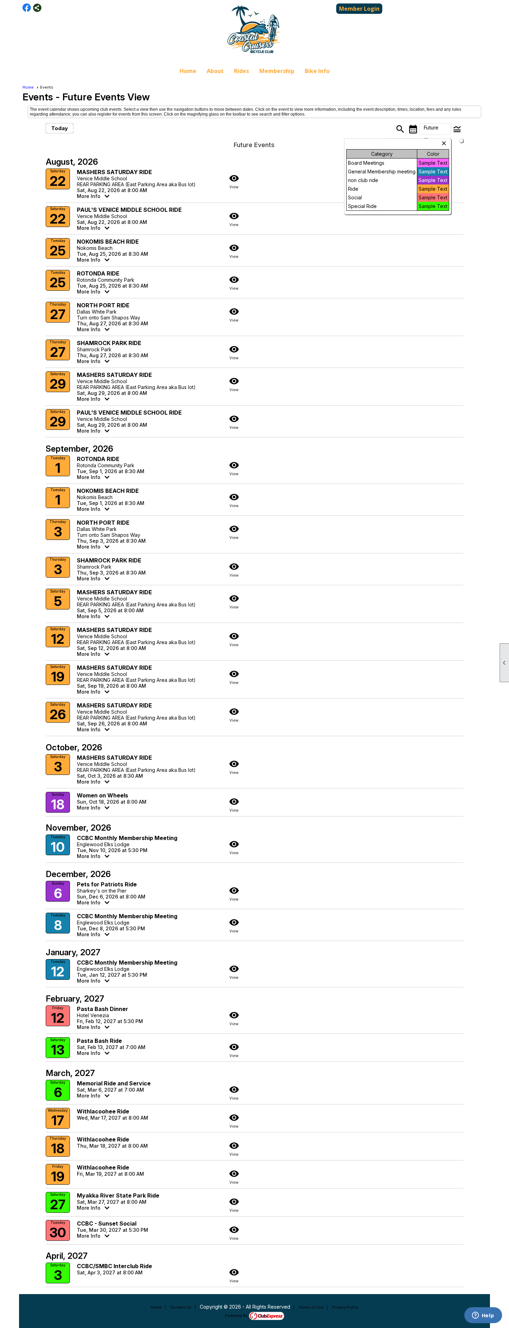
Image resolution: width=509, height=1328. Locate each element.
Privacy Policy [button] (345, 1307)
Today (59, 128)
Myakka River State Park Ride (118, 1195)
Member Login (359, 8)
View (234, 181)
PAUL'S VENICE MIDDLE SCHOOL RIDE (129, 209)
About (215, 71)
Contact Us (180, 1307)
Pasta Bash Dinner (102, 1008)
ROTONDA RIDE (98, 273)
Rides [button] (241, 71)
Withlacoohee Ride (103, 1111)
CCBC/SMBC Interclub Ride (114, 1266)
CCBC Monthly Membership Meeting (127, 837)
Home (188, 71)
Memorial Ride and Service (114, 1083)
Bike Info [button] (317, 71)
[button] (435, 129)
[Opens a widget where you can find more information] (483, 1316)
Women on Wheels (102, 795)
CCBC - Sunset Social (106, 1223)
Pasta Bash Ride (99, 1040)
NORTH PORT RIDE (103, 305)
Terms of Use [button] (311, 1307)
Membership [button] (276, 71)
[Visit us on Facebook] (27, 7)
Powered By (237, 1315)
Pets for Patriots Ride (107, 884)
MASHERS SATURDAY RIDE (114, 172)
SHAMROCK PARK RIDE (109, 343)
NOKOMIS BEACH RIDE (108, 241)
